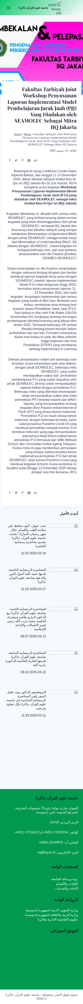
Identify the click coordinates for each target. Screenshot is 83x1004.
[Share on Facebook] (9, 162)
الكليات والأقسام (67, 883)
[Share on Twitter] (16, 162)
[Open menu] (8, 7)
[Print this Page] (35, 162)
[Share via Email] (29, 162)
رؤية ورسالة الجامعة (64, 879)
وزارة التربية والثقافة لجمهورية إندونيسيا (51, 914)
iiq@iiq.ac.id (46, 852)
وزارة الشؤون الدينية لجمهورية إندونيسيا (52, 910)
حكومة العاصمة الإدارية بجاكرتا (58, 919)
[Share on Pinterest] (22, 162)
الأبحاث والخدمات (66, 888)
